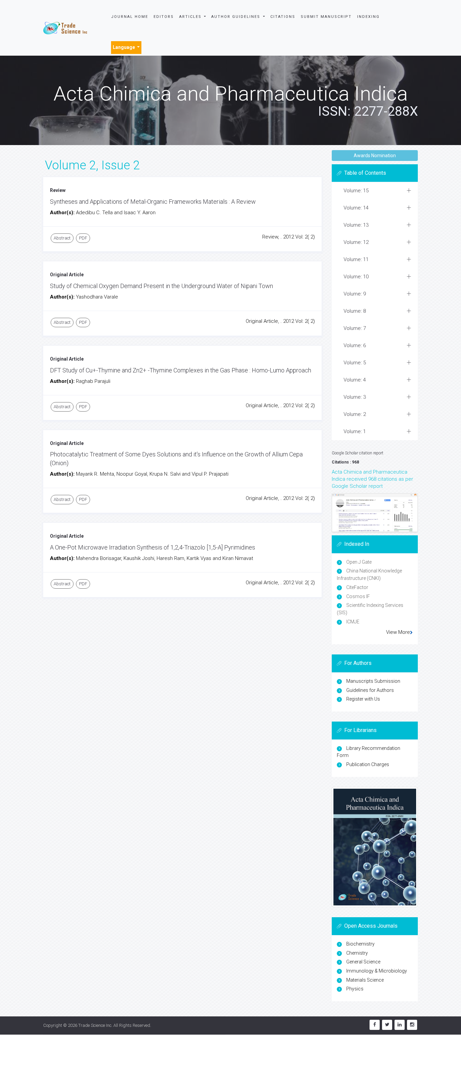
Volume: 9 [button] (355, 294)
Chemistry (357, 953)
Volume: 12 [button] (356, 242)
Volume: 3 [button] (355, 397)
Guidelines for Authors (370, 690)
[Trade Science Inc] (65, 27)
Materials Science (365, 980)
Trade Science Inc (94, 1025)
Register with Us (363, 699)
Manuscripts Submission (373, 681)
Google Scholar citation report (357, 453)
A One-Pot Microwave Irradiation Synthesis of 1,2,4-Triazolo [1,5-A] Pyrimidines (152, 547)
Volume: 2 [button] (355, 414)
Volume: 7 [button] (355, 328)
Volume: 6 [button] (355, 345)
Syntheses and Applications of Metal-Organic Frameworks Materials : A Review (153, 201)
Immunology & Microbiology (376, 971)
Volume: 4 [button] (355, 380)
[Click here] (374, 513)
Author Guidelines (236, 17)
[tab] (375, 190)
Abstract (62, 238)
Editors (164, 17)
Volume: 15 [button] (356, 191)
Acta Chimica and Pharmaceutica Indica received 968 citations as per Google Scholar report (372, 479)
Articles (191, 17)
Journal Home (129, 17)
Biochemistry (360, 944)
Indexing (368, 17)
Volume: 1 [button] (355, 431)
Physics (354, 988)
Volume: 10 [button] (356, 277)
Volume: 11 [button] (356, 259)
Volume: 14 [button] (356, 208)
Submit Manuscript (326, 17)
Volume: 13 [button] (356, 225)
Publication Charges (367, 764)
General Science (363, 961)
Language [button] (124, 47)
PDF (83, 238)
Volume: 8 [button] (355, 311)
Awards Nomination (375, 155)
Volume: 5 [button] (355, 363)
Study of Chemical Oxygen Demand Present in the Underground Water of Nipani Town (161, 285)
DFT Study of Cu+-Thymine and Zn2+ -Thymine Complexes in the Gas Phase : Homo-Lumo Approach (180, 370)
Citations (282, 17)
